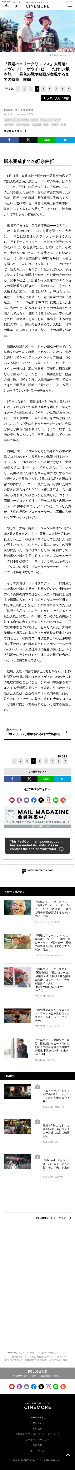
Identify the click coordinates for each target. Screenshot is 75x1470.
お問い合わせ (37, 1423)
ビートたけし (23, 125)
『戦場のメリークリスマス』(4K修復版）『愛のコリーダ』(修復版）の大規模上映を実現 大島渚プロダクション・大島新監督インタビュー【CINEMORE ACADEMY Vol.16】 (53, 980)
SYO (56, 1142)
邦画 (63, 125)
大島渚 (34, 120)
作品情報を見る (13, 131)
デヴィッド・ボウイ (50, 120)
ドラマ (55, 125)
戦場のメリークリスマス (18, 109)
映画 (32, 1352)
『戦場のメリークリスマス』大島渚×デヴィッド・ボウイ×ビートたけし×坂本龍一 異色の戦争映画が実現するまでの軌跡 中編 (53, 908)
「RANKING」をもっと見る (50, 1218)
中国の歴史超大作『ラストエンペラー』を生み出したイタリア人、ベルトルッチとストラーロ (52, 1015)
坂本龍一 (9, 125)
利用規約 (37, 1428)
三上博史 (36, 125)
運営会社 (37, 1445)
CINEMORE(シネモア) (15, 1352)
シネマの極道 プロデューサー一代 (34, 567)
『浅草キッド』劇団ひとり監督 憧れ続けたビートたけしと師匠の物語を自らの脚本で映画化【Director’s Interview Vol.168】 (52, 1047)
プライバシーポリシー (37, 1439)
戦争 (46, 125)
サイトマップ (37, 1451)
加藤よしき (60, 1107)
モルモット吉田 (25, 114)
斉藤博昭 (59, 1177)
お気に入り (16, 5)
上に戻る (68, 1455)
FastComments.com (40, 870)
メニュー (70, 4)
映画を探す (6, 4)
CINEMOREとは (37, 1417)
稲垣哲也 (51, 996)
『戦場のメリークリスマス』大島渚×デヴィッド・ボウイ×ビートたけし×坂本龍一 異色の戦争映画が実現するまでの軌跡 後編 (53, 942)
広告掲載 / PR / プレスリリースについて (37, 1434)
